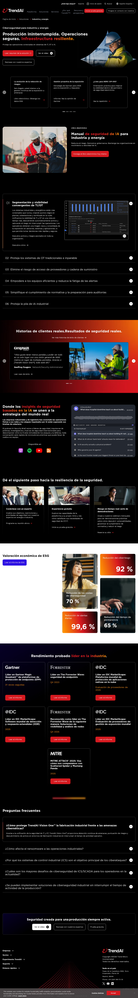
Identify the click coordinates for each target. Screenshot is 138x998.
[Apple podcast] (21, 450)
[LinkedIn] (112, 983)
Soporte (81, 4)
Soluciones (24, 19)
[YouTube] (108, 983)
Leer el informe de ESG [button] (14, 562)
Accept (113, 993)
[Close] (134, 993)
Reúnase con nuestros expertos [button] (18, 62)
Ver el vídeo (43, 53)
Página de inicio (9, 19)
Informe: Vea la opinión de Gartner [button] (65, 100)
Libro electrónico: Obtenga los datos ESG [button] (27, 100)
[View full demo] (124, 236)
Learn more (22, 996)
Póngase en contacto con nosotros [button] (121, 11)
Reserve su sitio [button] (104, 532)
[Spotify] (29, 450)
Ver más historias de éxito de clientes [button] (68, 338)
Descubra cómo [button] (19, 245)
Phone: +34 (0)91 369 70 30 (112, 979)
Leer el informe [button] (15, 698)
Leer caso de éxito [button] (22, 374)
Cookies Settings (98, 993)
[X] (103, 983)
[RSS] (49, 450)
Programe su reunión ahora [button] (17, 523)
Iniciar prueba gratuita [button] (94, 11)
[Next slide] (133, 92)
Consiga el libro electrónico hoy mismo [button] (90, 154)
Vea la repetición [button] (100, 101)
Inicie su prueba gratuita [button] (62, 527)
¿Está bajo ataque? (68, 4)
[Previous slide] (4, 92)
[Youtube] (39, 450)
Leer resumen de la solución (17, 53)
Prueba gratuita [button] (97, 927)
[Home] (113, 951)
